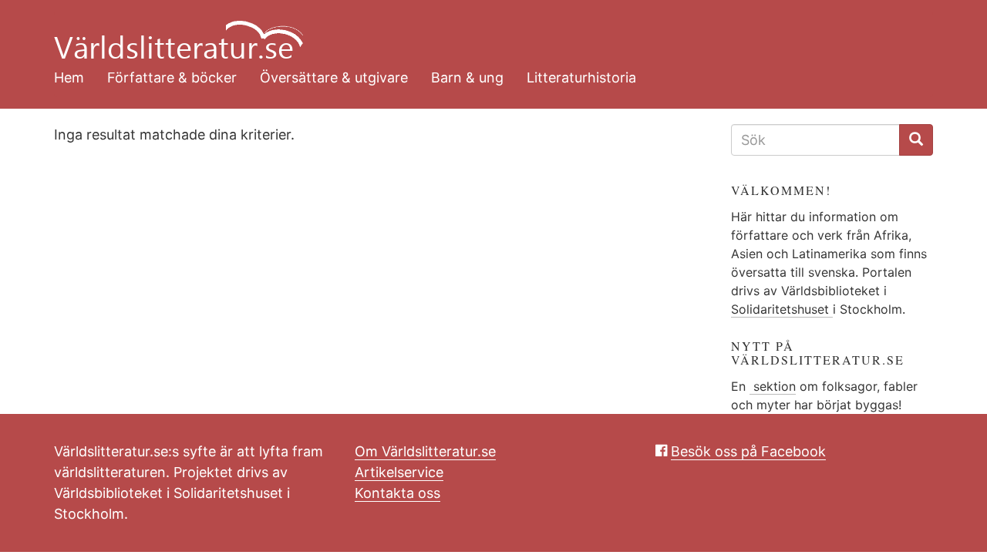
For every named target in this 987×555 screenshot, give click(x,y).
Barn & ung (467, 77)
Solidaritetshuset (782, 309)
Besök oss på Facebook (748, 451)
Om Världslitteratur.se (425, 451)
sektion (773, 386)
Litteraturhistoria (581, 77)
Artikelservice (399, 472)
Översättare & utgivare (334, 77)
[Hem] (481, 31)
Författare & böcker (172, 77)
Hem (69, 77)
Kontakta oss (397, 493)
